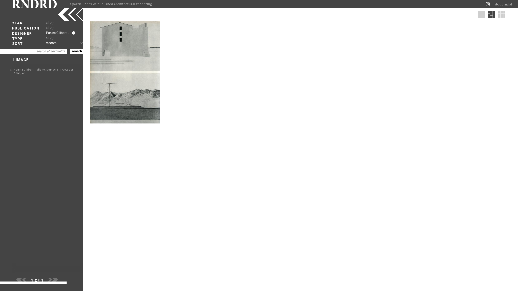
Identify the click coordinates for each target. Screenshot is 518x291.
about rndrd (503, 4)
